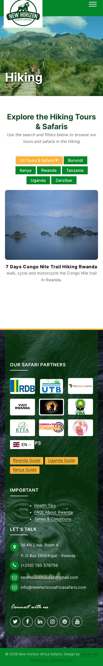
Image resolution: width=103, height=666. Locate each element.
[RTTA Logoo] (22, 427)
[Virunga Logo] (51, 407)
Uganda (38, 180)
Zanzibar (64, 180)
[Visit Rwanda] (22, 407)
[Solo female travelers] (80, 427)
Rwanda (48, 170)
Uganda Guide (61, 460)
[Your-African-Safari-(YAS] (80, 386)
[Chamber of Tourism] (51, 427)
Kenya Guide (24, 469)
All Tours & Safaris (37, 160)
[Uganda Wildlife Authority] (80, 407)
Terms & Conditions (52, 518)
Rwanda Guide (26, 460)
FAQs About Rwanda (53, 512)
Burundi (75, 160)
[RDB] (22, 386)
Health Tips (45, 505)
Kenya (26, 170)
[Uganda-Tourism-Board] (51, 386)
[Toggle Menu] (93, 4)
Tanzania (75, 170)
